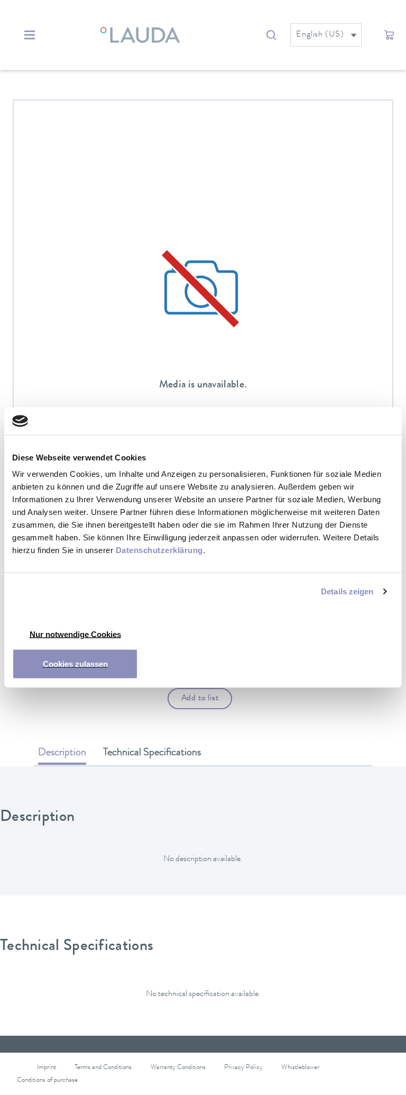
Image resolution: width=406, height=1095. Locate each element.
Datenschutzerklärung (159, 550)
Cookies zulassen (75, 663)
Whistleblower (300, 1067)
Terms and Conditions (103, 1067)
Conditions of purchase (47, 1080)
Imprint (46, 1067)
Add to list (200, 698)
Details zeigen (347, 590)
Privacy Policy (243, 1067)
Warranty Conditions (178, 1067)
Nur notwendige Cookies (75, 634)
